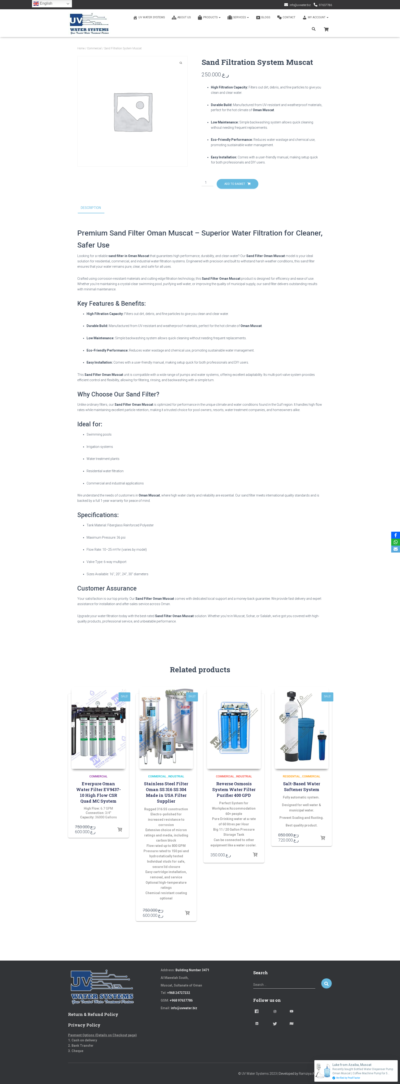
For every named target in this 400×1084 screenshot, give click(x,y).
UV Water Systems (151, 17)
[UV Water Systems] (89, 23)
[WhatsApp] (395, 542)
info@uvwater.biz (300, 5)
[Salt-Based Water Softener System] (302, 728)
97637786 (325, 5)
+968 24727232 (178, 993)
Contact (289, 17)
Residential (291, 776)
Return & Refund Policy (93, 1014)
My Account (317, 17)
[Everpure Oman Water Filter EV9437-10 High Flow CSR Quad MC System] (98, 728)
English (45, 3)
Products (210, 17)
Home (80, 48)
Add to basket (234, 183)
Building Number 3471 (192, 970)
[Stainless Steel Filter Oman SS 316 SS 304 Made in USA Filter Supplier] (166, 728)
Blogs (265, 17)
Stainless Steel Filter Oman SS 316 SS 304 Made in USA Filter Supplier (166, 792)
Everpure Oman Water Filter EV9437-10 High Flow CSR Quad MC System (98, 792)
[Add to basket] (119, 829)
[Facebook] (395, 535)
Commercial (94, 48)
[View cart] (326, 28)
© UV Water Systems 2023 (257, 1073)
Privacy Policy (84, 1025)
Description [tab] (91, 208)
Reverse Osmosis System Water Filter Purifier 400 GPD (234, 789)
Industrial (176, 776)
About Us (184, 17)
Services (240, 17)
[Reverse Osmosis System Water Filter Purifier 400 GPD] (234, 728)
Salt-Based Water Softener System (301, 786)
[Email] (395, 549)
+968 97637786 (181, 1000)
